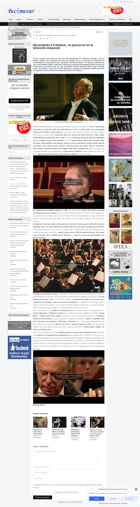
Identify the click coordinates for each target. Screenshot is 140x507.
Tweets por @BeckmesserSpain (19, 325)
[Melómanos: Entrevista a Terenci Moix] (40, 418)
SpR (36, 35)
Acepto (97, 498)
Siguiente (99, 32)
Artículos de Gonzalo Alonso (68, 35)
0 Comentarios (37, 437)
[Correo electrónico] (28, 140)
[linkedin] (128, 1)
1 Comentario (94, 439)
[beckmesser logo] (21, 7)
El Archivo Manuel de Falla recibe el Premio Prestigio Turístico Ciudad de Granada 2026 (48, 24)
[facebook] (114, 1)
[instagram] (121, 1)
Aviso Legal (125, 503)
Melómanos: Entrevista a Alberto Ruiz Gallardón (75, 433)
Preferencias (129, 498)
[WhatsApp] (21, 140)
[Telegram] (24, 140)
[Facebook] (11, 140)
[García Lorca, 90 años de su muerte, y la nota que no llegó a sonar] (97, 418)
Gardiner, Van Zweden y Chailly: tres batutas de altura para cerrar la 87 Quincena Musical (19, 210)
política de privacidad (16, 107)
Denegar (113, 498)
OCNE (51, 210)
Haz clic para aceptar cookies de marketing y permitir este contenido (19, 325)
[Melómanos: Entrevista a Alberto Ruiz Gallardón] (78, 418)
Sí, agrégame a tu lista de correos (66, 492)
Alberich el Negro (15, 192)
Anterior (38, 32)
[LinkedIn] (18, 140)
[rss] (131, 1)
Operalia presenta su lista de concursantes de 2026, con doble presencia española (19, 171)
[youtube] (124, 1)
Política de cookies (103, 503)
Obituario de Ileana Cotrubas (18, 280)
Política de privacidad (115, 503)
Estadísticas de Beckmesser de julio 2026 (98, 24)
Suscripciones (19, 47)
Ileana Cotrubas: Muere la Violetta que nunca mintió (19, 186)
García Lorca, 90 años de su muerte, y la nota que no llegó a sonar (97, 433)
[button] (136, 489)
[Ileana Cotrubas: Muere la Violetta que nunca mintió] (59, 418)
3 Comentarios (56, 437)
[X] (14, 140)
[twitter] (117, 1)
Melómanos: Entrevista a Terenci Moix (38, 432)
